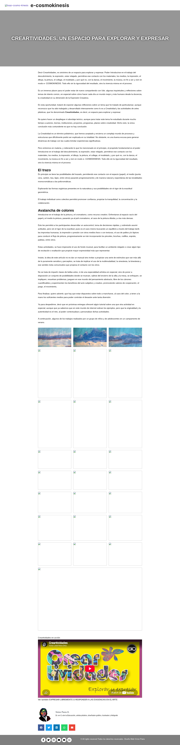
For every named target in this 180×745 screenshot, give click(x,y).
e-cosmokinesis (50, 5)
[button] (41, 727)
